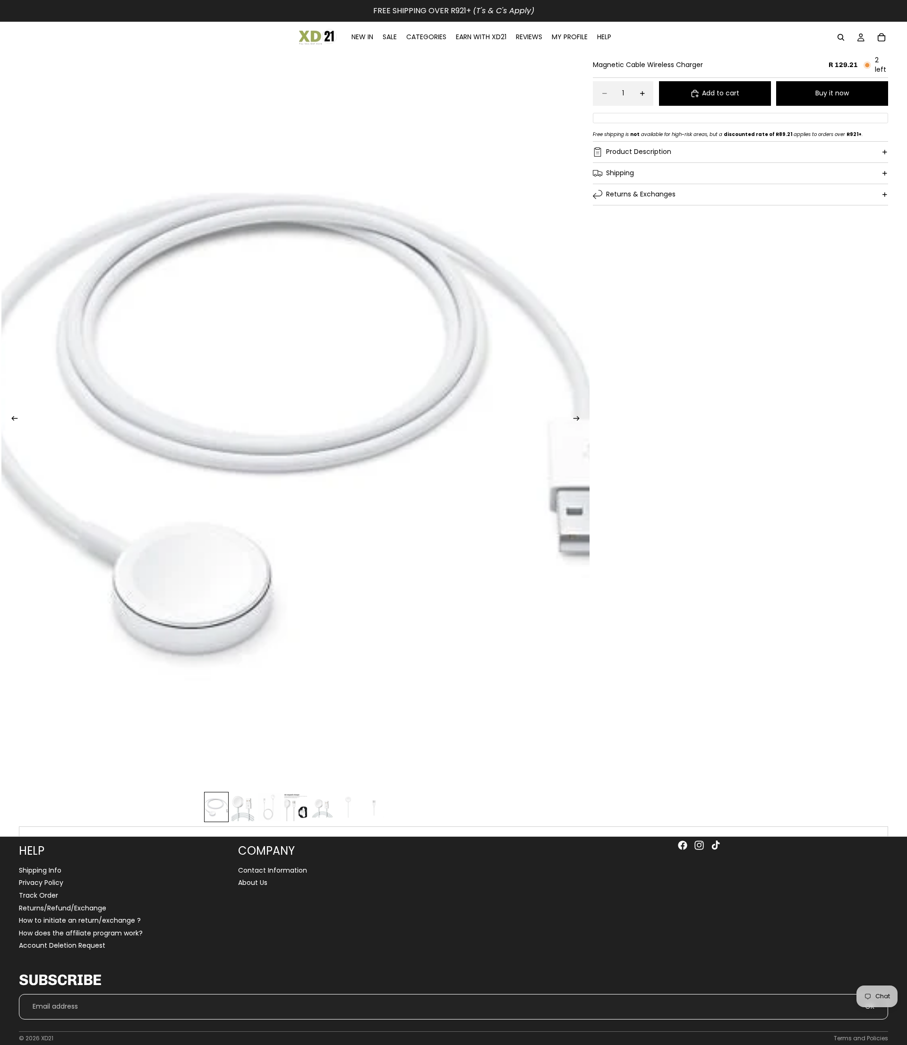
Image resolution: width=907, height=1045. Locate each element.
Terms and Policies (861, 1038)
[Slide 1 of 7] (216, 807)
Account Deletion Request (62, 946)
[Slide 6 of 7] (348, 807)
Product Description (638, 151)
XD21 (47, 1038)
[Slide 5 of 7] (322, 807)
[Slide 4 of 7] (295, 807)
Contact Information (272, 870)
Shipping (620, 173)
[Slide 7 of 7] (375, 807)
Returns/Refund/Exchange (62, 908)
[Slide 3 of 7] (269, 807)
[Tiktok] (715, 845)
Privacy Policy (41, 883)
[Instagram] (699, 845)
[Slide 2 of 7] (242, 807)
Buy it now (832, 93)
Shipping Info (40, 870)
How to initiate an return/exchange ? (80, 920)
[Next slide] (579, 419)
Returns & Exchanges (641, 194)
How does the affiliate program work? (81, 933)
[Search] (840, 37)
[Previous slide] (11, 419)
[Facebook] (682, 845)
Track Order (38, 895)
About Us (252, 883)
